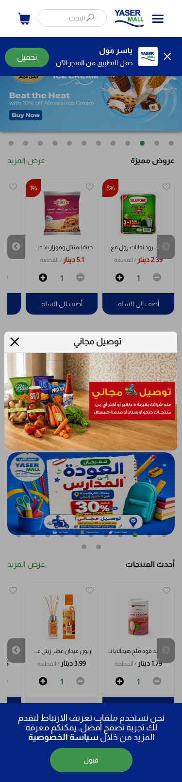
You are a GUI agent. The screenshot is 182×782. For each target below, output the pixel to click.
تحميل (27, 57)
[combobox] (72, 18)
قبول (91, 760)
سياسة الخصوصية (63, 737)
